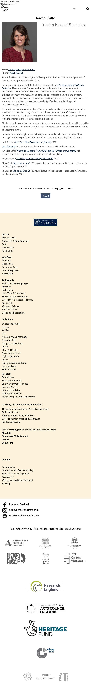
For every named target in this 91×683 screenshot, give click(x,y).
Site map (6, 483)
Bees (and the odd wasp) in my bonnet (32, 142)
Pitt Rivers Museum (11, 421)
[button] (74, 8)
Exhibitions (7, 263)
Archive (5, 330)
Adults (5, 359)
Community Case (10, 270)
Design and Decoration (13, 312)
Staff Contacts (9, 369)
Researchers (8, 377)
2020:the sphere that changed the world (34, 158)
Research (6, 373)
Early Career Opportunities (15, 383)
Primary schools (9, 349)
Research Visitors (10, 386)
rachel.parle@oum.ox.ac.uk (21, 69)
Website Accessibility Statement (17, 480)
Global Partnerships (11, 393)
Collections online (11, 323)
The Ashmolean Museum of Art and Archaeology (25, 408)
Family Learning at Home (14, 362)
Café (4, 244)
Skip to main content (8, 4)
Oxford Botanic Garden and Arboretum (21, 418)
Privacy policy (8, 467)
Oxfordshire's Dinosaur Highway (17, 299)
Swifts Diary (7, 289)
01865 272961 (16, 72)
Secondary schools (11, 353)
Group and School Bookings (15, 241)
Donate (5, 439)
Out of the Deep (9, 146)
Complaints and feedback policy (17, 470)
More (45, 196)
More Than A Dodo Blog (13, 293)
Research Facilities (11, 390)
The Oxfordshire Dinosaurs (15, 296)
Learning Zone (9, 366)
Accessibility (8, 247)
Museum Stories (9, 309)
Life (4, 333)
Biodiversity (7, 303)
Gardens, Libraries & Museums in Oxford (22, 404)
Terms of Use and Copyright (15, 473)
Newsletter (7, 273)
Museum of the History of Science (18, 415)
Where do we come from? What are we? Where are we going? (47, 150)
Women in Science (11, 306)
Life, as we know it (21, 163)
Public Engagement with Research (18, 396)
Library (5, 327)
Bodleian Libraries (10, 412)
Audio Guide (7, 250)
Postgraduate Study (12, 380)
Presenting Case (10, 267)
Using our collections (12, 343)
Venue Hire (7, 442)
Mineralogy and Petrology (14, 336)
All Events (6, 260)
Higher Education (10, 356)
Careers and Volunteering (15, 436)
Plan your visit (9, 237)
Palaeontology (9, 340)
